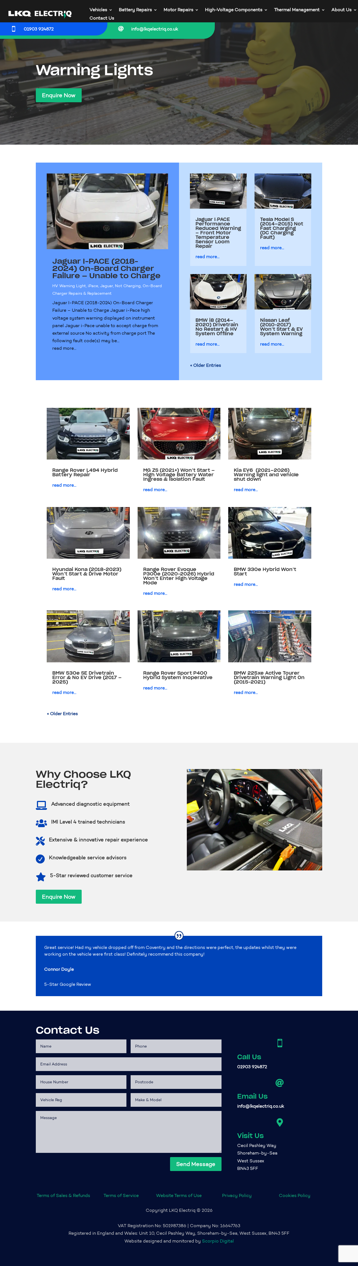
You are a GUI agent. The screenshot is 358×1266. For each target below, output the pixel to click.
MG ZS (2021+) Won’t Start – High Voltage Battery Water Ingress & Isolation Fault (179, 474)
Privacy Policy (237, 1195)
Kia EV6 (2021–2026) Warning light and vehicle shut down (266, 474)
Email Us (252, 1096)
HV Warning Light (69, 286)
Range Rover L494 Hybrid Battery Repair (85, 472)
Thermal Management (297, 10)
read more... (64, 348)
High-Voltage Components (233, 10)
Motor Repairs (178, 10)
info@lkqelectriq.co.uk (154, 29)
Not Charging (128, 286)
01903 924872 (39, 29)
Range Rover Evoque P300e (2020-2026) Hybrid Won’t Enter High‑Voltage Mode (178, 576)
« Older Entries (205, 365)
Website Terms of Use (179, 1195)
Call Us (249, 1057)
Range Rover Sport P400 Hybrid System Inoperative (178, 675)
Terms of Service (121, 1195)
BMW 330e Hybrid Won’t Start (265, 572)
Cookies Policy (294, 1195)
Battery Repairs (135, 10)
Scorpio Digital (218, 1241)
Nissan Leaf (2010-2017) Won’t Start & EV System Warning (281, 326)
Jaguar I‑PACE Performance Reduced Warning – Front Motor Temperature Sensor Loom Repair (218, 232)
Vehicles (98, 10)
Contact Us (102, 18)
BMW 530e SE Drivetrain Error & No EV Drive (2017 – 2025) (87, 677)
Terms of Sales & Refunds (63, 1195)
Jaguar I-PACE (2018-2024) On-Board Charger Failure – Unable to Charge (106, 268)
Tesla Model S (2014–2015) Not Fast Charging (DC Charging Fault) (281, 228)
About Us (341, 10)
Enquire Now (59, 95)
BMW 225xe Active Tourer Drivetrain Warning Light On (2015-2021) (269, 677)
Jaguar (106, 286)
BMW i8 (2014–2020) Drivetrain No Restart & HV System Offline (217, 326)
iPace (93, 286)
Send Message (195, 1164)
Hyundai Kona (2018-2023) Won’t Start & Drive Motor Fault (86, 574)
